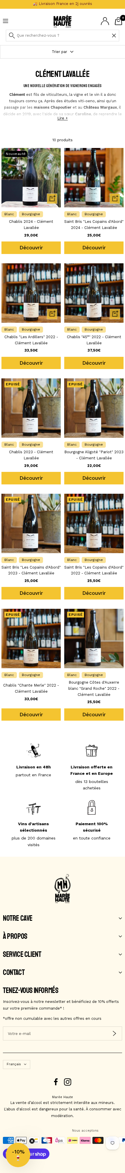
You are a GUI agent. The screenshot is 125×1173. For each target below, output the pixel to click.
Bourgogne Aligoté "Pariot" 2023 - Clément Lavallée (94, 455)
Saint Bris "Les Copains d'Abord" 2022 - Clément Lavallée (94, 570)
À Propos (15, 936)
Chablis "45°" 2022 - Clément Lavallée (94, 340)
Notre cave (18, 918)
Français (14, 1064)
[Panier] (118, 21)
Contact (13, 972)
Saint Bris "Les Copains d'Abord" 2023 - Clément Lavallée (31, 570)
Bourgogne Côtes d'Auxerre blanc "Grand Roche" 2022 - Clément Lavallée (93, 688)
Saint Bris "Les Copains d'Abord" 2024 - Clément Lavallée (94, 224)
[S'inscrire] (114, 1033)
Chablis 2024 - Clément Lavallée (31, 224)
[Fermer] (114, 35)
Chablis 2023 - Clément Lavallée (31, 455)
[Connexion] (105, 21)
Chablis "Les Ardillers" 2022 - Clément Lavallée (31, 340)
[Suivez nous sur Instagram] (68, 1082)
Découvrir (31, 248)
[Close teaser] (32, 1141)
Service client (22, 954)
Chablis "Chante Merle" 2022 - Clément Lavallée (31, 688)
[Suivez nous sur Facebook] (56, 1082)
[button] (18, 1155)
